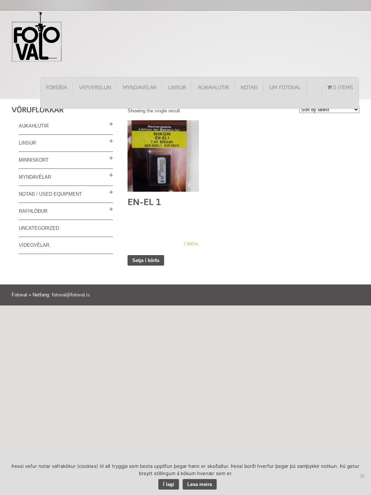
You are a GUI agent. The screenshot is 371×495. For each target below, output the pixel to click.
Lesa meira (199, 484)
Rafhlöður (33, 211)
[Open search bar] (316, 93)
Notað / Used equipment (50, 194)
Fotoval (37, 36)
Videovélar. (35, 245)
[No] (362, 475)
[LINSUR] (177, 87)
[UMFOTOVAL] (285, 87)
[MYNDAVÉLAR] (139, 87)
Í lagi (168, 484)
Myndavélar (35, 177)
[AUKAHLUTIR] (213, 87)
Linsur (27, 143)
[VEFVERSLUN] (95, 87)
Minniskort (34, 160)
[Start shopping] (340, 87)
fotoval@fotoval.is (71, 295)
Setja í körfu (145, 260)
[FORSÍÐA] (57, 87)
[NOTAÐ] (249, 87)
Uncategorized (39, 228)
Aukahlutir (34, 126)
